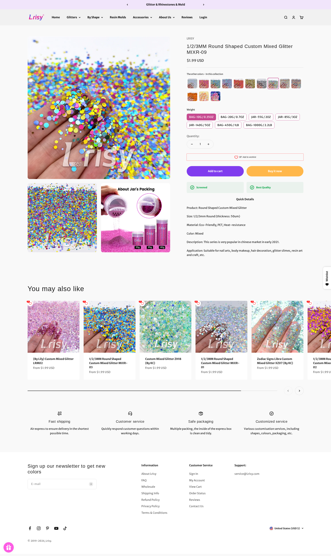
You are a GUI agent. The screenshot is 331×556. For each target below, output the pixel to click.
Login (203, 17)
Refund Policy (150, 500)
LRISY (190, 38)
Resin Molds (118, 17)
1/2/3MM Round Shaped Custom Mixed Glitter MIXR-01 (220, 363)
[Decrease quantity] (192, 144)
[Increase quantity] (208, 144)
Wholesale (148, 486)
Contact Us (196, 506)
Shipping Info (150, 493)
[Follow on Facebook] (30, 528)
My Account (197, 480)
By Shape (93, 17)
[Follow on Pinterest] (47, 528)
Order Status (197, 493)
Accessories (141, 17)
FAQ (144, 480)
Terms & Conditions (154, 512)
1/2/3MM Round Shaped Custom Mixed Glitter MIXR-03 (108, 363)
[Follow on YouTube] (56, 528)
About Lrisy (148, 473)
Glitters (72, 17)
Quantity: (193, 136)
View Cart (195, 486)
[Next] (203, 4)
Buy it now (275, 171)
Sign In (193, 473)
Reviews (187, 17)
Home (56, 17)
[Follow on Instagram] (38, 528)
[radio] (192, 83)
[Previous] (127, 4)
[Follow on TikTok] (65, 528)
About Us (165, 17)
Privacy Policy (150, 506)
